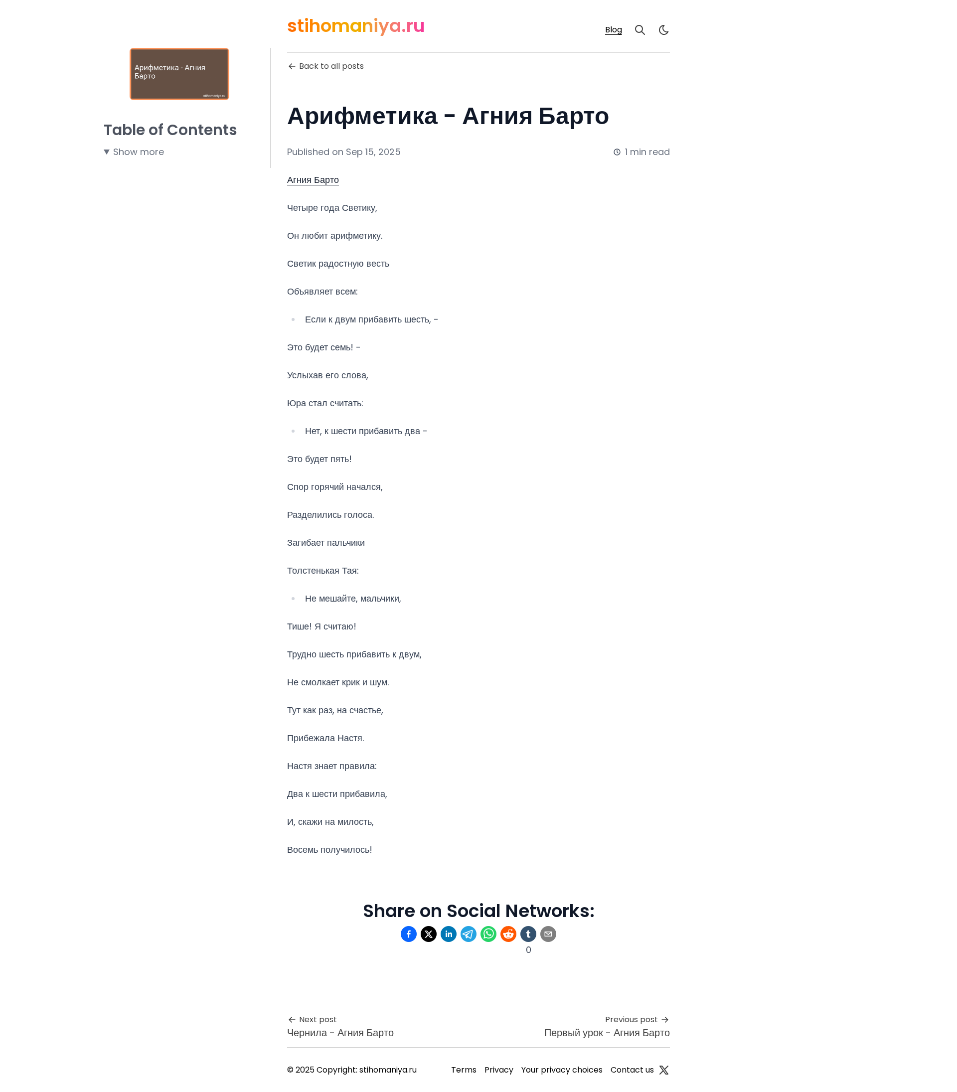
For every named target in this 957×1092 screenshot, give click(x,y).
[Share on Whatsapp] (488, 934)
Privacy (498, 1070)
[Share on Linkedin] (449, 934)
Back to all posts (331, 66)
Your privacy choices (562, 1070)
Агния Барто (313, 179)
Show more (138, 152)
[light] (664, 30)
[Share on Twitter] (429, 934)
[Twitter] (664, 1070)
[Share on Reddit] (508, 934)
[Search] (640, 30)
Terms (464, 1070)
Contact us (632, 1070)
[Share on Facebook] (409, 934)
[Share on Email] (548, 934)
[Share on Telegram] (469, 934)
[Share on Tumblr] (528, 934)
